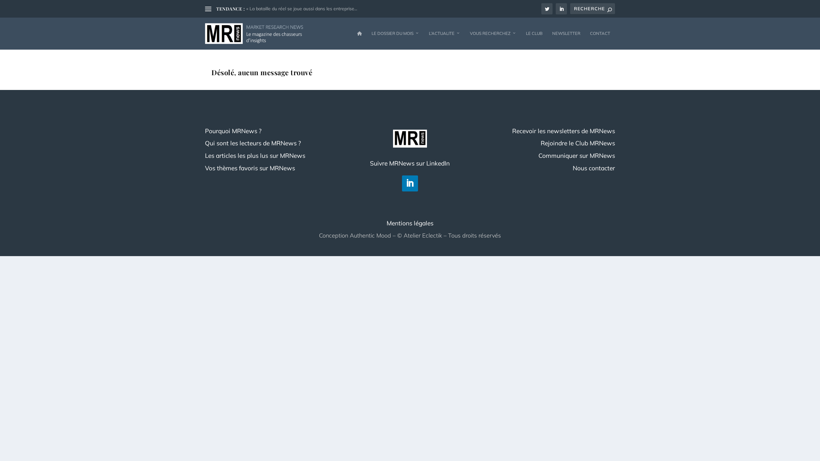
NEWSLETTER (566, 33)
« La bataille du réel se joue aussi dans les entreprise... (301, 9)
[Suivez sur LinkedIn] (410, 183)
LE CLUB (534, 33)
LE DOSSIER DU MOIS (393, 33)
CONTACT (600, 33)
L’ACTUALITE (442, 33)
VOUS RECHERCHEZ (490, 33)
